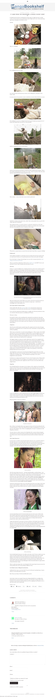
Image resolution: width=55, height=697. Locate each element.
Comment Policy (40, 645)
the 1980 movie (31, 262)
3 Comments (33, 12)
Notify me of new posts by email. (17, 680)
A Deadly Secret (25, 591)
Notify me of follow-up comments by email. (19, 678)
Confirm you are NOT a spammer (16, 686)
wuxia (35, 591)
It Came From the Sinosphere (30, 590)
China (30, 591)
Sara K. (28, 12)
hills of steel (17, 617)
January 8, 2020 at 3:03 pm (20, 603)
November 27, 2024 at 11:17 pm (21, 619)
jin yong (32, 591)
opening (23, 307)
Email (11, 670)
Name (11, 666)
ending (29, 307)
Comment (12, 654)
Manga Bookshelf (27, 7)
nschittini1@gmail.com (16, 609)
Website (11, 674)
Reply (13, 611)
